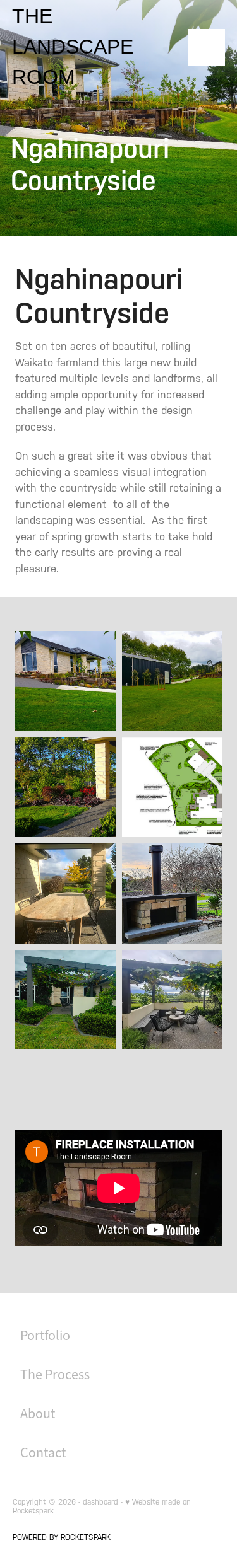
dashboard (100, 1502)
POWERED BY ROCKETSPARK (62, 1537)
